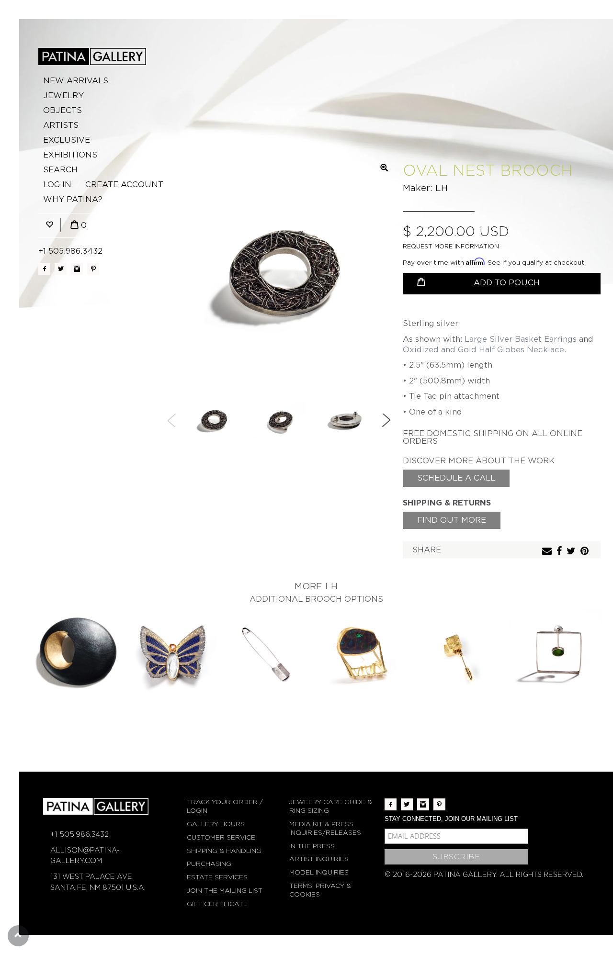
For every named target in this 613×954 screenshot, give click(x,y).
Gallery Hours (216, 824)
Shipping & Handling (224, 850)
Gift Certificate (217, 904)
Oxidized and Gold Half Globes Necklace (483, 349)
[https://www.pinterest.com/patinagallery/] (93, 269)
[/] (92, 56)
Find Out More (451, 520)
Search (60, 169)
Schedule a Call (456, 478)
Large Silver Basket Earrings (521, 339)
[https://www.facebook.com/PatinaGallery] (44, 269)
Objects (62, 110)
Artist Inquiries (319, 859)
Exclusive (66, 140)
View (77, 656)
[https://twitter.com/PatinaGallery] (61, 269)
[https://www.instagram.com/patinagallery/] (77, 269)
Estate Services (217, 877)
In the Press (312, 846)
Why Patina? (72, 199)
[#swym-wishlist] (49, 225)
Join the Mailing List (224, 890)
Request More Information (451, 246)
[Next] (386, 420)
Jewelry (63, 95)
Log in (57, 184)
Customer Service (221, 837)
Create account (124, 184)
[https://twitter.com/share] (572, 551)
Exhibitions (70, 154)
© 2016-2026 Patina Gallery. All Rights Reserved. (484, 874)
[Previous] (172, 420)
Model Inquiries (319, 872)
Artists (61, 125)
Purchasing (209, 863)
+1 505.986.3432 (70, 251)
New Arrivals (75, 80)
